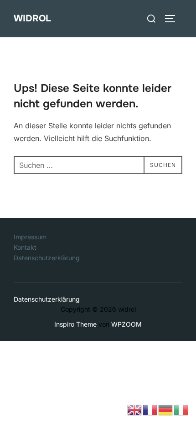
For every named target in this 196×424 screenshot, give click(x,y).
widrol (32, 18)
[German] (166, 409)
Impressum (30, 237)
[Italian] (181, 409)
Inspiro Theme (75, 324)
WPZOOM (126, 324)
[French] (150, 409)
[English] (135, 409)
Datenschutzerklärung (47, 258)
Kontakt (25, 247)
